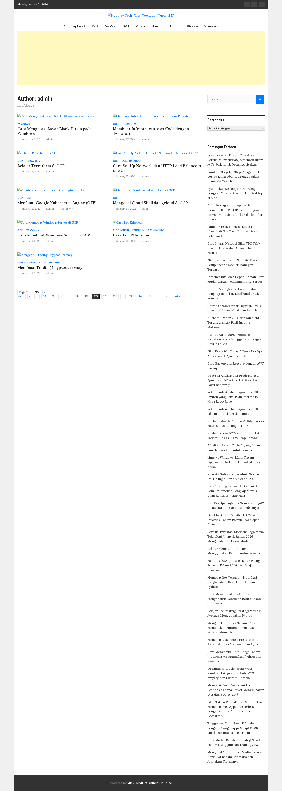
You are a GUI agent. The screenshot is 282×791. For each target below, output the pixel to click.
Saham (175, 26)
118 (87, 296)
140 (141, 296)
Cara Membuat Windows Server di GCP (53, 235)
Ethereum (138, 230)
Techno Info (156, 230)
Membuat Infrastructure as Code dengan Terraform (151, 131)
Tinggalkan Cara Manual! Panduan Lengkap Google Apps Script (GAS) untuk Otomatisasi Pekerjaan (232, 727)
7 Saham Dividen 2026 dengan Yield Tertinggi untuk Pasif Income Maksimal (233, 322)
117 (77, 296)
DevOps (110, 26)
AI (65, 26)
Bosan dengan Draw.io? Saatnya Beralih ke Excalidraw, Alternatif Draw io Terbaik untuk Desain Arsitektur (235, 159)
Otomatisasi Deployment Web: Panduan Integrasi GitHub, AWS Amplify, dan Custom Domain (230, 673)
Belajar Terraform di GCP (41, 165)
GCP (126, 26)
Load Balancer (132, 160)
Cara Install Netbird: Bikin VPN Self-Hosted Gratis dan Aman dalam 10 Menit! (233, 248)
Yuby (131, 783)
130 (131, 296)
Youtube (166, 783)
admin (49, 139)
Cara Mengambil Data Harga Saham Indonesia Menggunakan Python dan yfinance (234, 656)
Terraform (129, 124)
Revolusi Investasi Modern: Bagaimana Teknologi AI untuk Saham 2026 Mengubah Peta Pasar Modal (235, 536)
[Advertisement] (141, 58)
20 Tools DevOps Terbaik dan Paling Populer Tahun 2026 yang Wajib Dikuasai (233, 565)
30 (61, 296)
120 (105, 296)
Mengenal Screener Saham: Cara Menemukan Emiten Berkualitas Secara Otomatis (231, 627)
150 (151, 296)
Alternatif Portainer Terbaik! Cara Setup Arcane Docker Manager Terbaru (232, 264)
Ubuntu (192, 26)
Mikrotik (157, 26)
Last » (177, 296)
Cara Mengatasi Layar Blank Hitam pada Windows (54, 131)
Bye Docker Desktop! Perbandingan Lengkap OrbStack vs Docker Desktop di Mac (235, 193)
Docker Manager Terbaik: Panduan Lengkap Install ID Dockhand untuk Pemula (233, 293)
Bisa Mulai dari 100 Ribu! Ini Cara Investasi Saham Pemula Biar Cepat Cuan (233, 519)
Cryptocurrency (28, 262)
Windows (211, 26)
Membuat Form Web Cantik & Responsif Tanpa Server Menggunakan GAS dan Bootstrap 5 (235, 689)
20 (53, 296)
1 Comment (66, 208)
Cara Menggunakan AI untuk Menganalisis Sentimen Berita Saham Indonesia (234, 598)
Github (153, 783)
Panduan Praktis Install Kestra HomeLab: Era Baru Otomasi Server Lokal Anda (233, 231)
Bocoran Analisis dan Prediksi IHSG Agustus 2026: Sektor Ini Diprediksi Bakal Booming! (233, 380)
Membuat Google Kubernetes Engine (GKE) (56, 202)
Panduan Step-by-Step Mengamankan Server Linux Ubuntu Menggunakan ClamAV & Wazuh (235, 176)
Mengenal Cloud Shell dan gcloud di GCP (150, 202)
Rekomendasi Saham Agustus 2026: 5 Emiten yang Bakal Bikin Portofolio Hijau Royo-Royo (234, 396)
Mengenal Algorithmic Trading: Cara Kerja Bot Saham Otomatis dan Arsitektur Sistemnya (234, 756)
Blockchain (121, 230)
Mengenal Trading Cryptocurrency (49, 267)
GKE (28, 198)
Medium (141, 783)
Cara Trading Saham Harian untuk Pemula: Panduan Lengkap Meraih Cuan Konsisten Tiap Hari (232, 490)
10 (44, 296)
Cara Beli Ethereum (131, 235)
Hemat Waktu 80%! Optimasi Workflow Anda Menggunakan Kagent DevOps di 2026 (235, 339)
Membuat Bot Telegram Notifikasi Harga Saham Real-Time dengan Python (232, 582)
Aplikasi (79, 26)
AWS (94, 26)
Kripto (140, 26)
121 (115, 296)
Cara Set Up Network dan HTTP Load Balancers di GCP (157, 168)
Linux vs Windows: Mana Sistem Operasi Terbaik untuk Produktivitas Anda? (233, 462)
